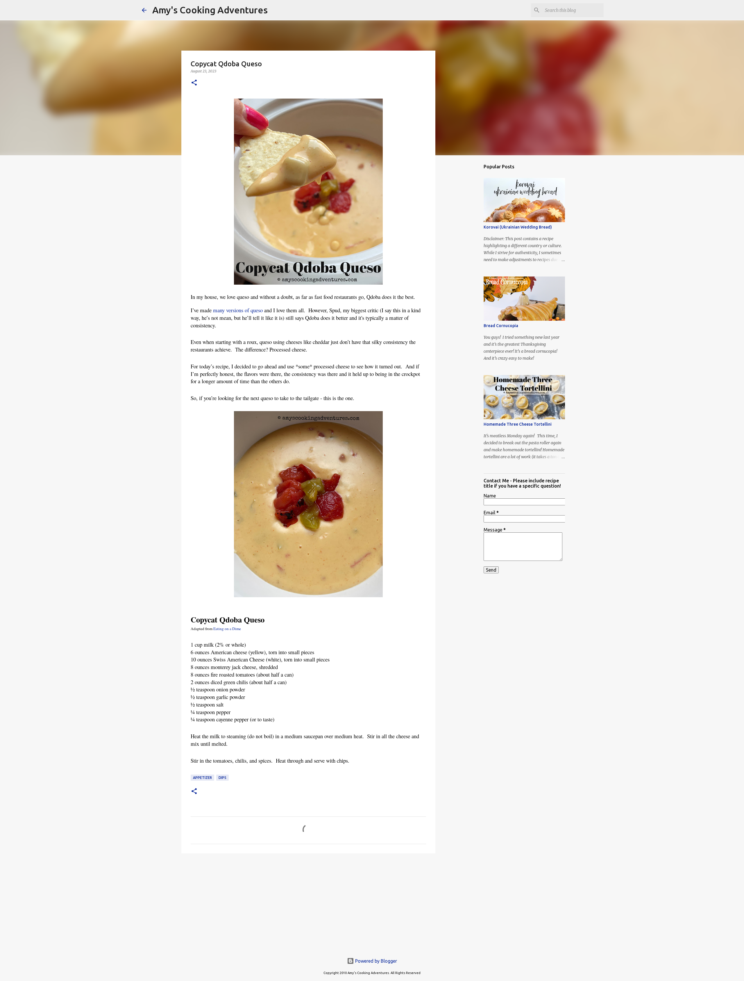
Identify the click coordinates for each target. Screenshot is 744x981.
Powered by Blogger (375, 961)
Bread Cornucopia (501, 325)
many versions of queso (238, 310)
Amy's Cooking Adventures (210, 10)
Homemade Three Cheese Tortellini (518, 424)
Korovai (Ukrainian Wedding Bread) (518, 227)
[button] (194, 83)
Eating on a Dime (227, 628)
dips (222, 778)
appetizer (202, 778)
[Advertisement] (308, 902)
